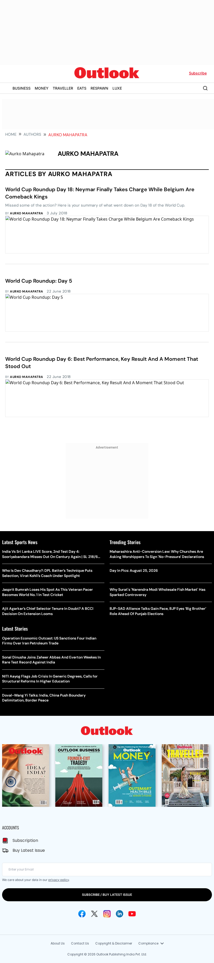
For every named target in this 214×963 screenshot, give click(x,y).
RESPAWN (99, 88)
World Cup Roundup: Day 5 (38, 280)
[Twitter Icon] (94, 914)
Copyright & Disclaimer (113, 943)
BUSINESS (22, 88)
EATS (81, 88)
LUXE (117, 88)
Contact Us (80, 943)
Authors (32, 134)
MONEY (42, 88)
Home (10, 134)
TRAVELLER (63, 88)
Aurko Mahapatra (26, 213)
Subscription (25, 840)
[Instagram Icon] (107, 914)
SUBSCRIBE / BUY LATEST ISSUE (107, 895)
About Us (58, 943)
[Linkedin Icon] (119, 914)
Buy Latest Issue (29, 850)
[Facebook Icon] (82, 914)
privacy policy (58, 880)
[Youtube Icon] (132, 914)
